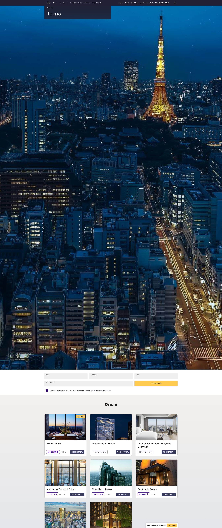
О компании (146, 3)
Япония (50, 8)
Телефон (94, 375)
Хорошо (172, 525)
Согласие (52, 390)
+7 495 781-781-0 (162, 3)
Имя (47, 375)
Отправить (156, 383)
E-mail (138, 375)
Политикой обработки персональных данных (98, 390)
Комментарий (50, 382)
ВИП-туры (124, 3)
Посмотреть (77, 452)
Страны (134, 3)
